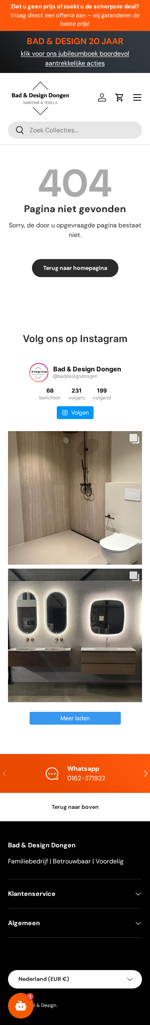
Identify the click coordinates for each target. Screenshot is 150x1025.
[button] (119, 97)
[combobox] (75, 130)
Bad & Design (41, 1005)
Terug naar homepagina (75, 267)
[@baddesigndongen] (39, 373)
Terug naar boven (75, 806)
